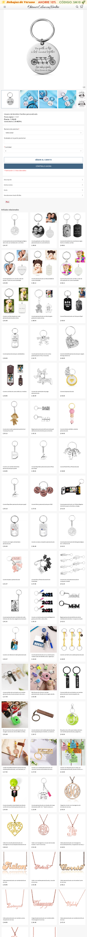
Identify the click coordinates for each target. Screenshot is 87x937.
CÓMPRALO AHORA (43, 166)
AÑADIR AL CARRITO (43, 160)
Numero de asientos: (12, 129)
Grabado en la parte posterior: (15, 138)
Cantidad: (8, 147)
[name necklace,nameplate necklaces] (43, 7)
